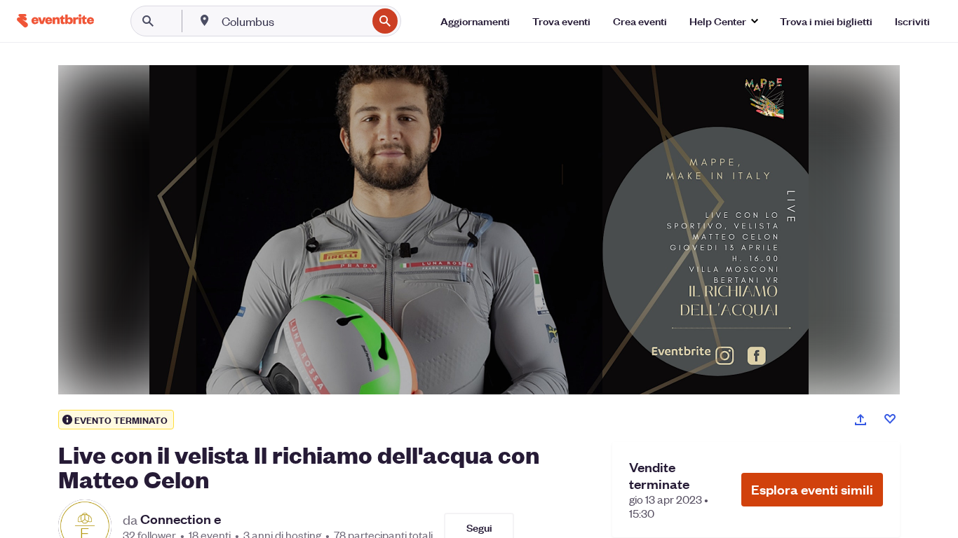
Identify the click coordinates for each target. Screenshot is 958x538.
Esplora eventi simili (812, 489)
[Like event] (890, 419)
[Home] (55, 21)
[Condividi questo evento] (860, 420)
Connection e (180, 519)
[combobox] (292, 21)
